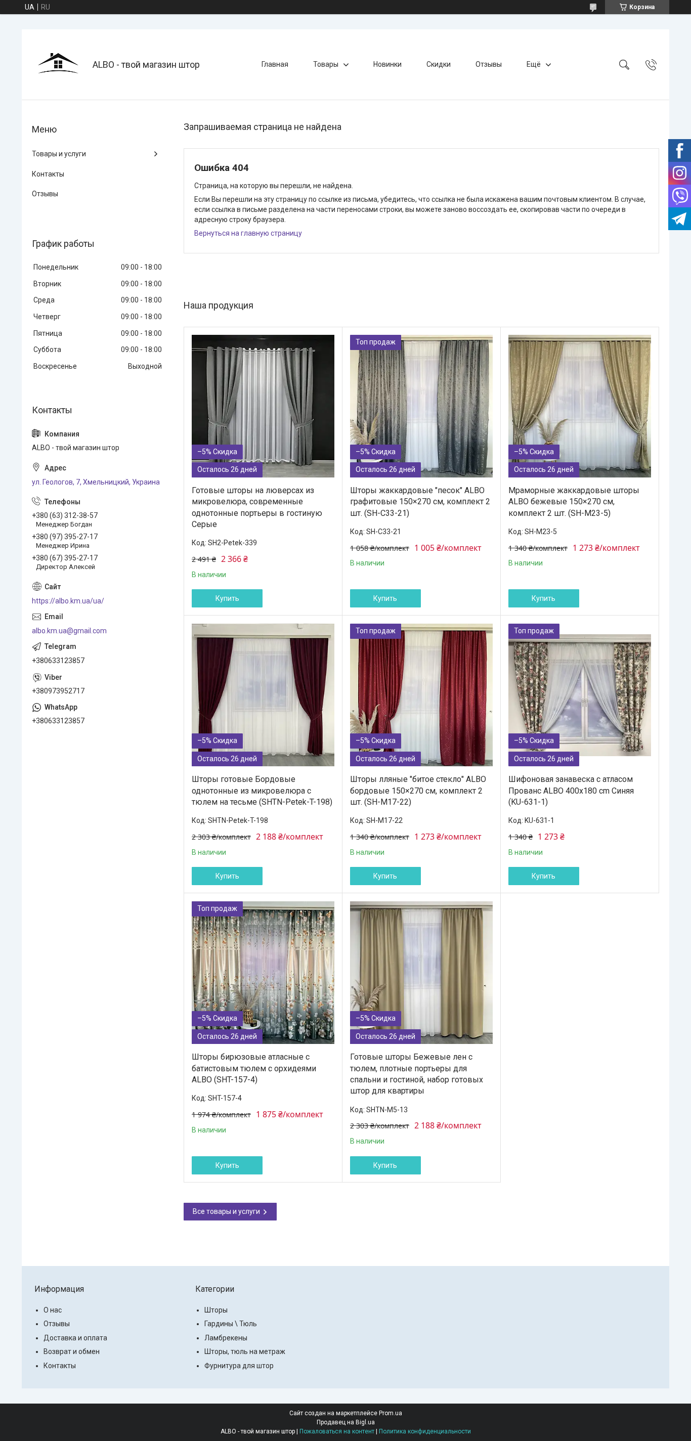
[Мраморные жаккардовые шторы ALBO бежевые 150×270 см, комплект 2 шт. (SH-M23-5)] (579, 406)
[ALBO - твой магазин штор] (58, 64)
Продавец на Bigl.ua (346, 1422)
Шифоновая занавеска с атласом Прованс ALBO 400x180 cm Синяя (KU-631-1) (571, 790)
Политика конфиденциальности (425, 1431)
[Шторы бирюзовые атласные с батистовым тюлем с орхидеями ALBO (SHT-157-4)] (263, 972)
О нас (53, 1310)
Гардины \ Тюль (230, 1324)
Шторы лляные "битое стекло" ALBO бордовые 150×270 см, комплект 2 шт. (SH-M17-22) (418, 790)
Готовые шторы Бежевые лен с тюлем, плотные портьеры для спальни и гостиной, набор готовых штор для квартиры (416, 1074)
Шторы (216, 1310)
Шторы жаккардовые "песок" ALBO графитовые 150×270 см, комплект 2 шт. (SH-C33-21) (420, 502)
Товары (325, 64)
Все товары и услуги (226, 1211)
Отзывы (489, 64)
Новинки (387, 64)
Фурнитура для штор (239, 1366)
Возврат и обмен (72, 1351)
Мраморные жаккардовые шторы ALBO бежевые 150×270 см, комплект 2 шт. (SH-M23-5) (573, 502)
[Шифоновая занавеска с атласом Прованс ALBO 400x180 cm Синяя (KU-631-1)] (579, 695)
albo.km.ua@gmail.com (69, 631)
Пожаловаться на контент (336, 1431)
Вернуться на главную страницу (248, 233)
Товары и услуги (59, 154)
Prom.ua (390, 1413)
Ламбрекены (225, 1338)
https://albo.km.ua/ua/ (68, 601)
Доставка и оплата (75, 1338)
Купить (227, 598)
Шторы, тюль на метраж (244, 1351)
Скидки (438, 64)
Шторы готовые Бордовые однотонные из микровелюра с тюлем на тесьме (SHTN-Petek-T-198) (262, 790)
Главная (275, 64)
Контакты (48, 174)
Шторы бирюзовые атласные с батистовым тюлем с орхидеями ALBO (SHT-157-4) (254, 1068)
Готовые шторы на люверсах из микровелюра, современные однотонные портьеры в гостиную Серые (257, 507)
